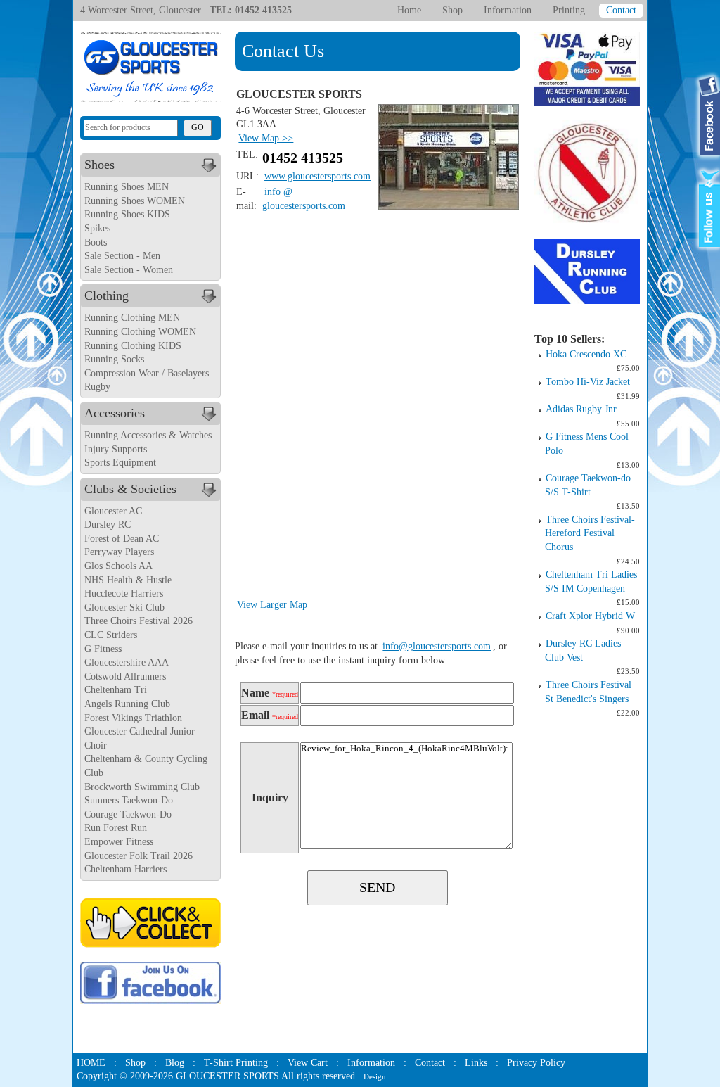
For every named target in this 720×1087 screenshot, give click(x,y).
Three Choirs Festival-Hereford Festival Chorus (590, 533)
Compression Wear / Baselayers (146, 373)
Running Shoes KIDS (127, 214)
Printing (569, 10)
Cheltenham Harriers (125, 869)
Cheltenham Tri (115, 690)
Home (409, 10)
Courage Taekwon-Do (128, 814)
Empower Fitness (118, 842)
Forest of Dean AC (121, 538)
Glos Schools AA (118, 566)
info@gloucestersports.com (436, 646)
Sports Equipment (120, 462)
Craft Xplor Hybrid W (590, 616)
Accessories (114, 413)
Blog (174, 1062)
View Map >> (265, 138)
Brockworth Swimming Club (142, 787)
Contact (621, 10)
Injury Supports (115, 449)
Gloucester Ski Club (124, 607)
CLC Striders (110, 635)
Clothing (106, 295)
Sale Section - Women (128, 270)
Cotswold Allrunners (125, 676)
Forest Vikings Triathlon (133, 718)
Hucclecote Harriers (123, 593)
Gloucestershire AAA (126, 662)
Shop (452, 10)
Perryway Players (119, 552)
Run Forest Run (115, 827)
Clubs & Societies (130, 489)
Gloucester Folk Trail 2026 (138, 856)
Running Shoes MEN (126, 187)
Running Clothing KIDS (132, 346)
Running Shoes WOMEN (134, 201)
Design (375, 1076)
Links (476, 1062)
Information (508, 10)
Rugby (97, 386)
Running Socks (114, 359)
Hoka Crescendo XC (586, 354)
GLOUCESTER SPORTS (227, 1076)
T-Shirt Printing (236, 1062)
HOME (91, 1062)
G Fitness (103, 649)
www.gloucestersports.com (317, 176)
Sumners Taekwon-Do (128, 800)
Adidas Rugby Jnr (581, 409)
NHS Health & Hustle (128, 580)
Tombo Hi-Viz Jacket (588, 381)
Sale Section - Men (122, 255)
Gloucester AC (113, 511)
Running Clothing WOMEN (140, 331)
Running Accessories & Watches (148, 435)
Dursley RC (107, 524)
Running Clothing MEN (132, 317)
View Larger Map (272, 604)
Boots (95, 242)
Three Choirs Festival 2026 (138, 621)
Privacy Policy (536, 1062)
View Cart (308, 1062)
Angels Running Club (127, 704)
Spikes (97, 228)
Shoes (99, 165)
